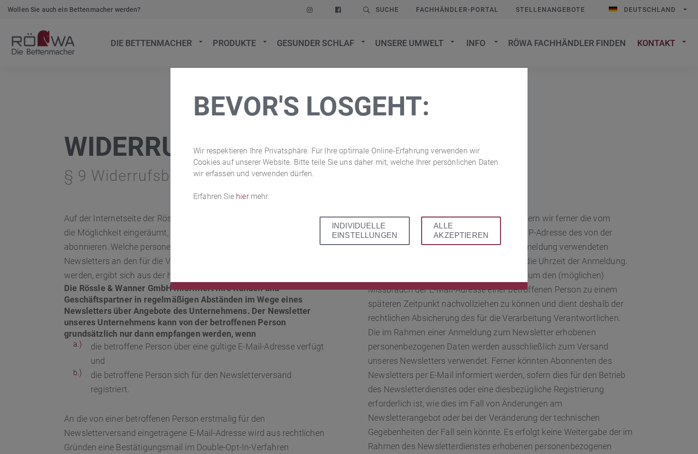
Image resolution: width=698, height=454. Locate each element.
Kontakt (656, 43)
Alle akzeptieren (461, 230)
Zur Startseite (43, 42)
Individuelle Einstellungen (364, 230)
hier (243, 196)
